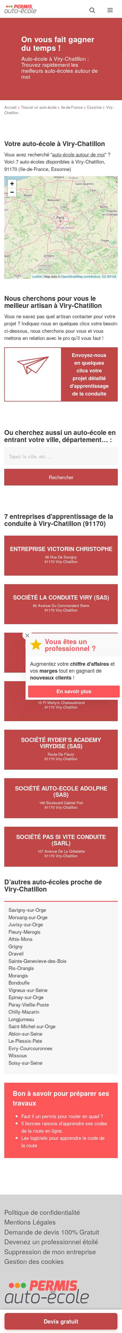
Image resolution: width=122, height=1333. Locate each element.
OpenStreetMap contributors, (81, 276)
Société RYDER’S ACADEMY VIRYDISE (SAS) (61, 742)
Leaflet (37, 276)
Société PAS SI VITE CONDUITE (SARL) (61, 839)
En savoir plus (73, 691)
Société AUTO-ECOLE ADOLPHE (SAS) (61, 791)
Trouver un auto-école (38, 107)
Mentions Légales (30, 1222)
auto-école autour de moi (78, 154)
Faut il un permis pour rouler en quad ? (62, 1116)
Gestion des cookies (34, 1261)
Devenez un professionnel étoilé (51, 1241)
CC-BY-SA (109, 276)
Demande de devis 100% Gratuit (51, 1232)
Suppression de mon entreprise (50, 1251)
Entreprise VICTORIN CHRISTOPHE (61, 549)
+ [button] (12, 183)
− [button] (12, 192)
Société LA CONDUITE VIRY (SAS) (61, 597)
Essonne (94, 107)
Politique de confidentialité (42, 1212)
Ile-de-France (72, 107)
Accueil (10, 107)
